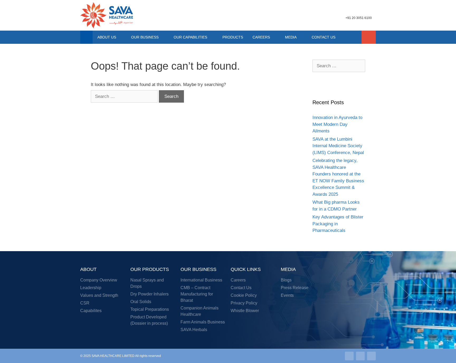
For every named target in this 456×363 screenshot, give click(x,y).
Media (291, 37)
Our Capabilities (190, 37)
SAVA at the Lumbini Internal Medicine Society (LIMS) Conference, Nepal (338, 146)
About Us (106, 37)
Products (232, 37)
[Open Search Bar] (369, 37)
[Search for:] (125, 96)
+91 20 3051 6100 (358, 18)
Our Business (145, 37)
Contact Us (323, 37)
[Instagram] (360, 356)
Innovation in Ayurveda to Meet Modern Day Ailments (337, 124)
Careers (261, 37)
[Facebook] (371, 356)
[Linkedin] (349, 356)
